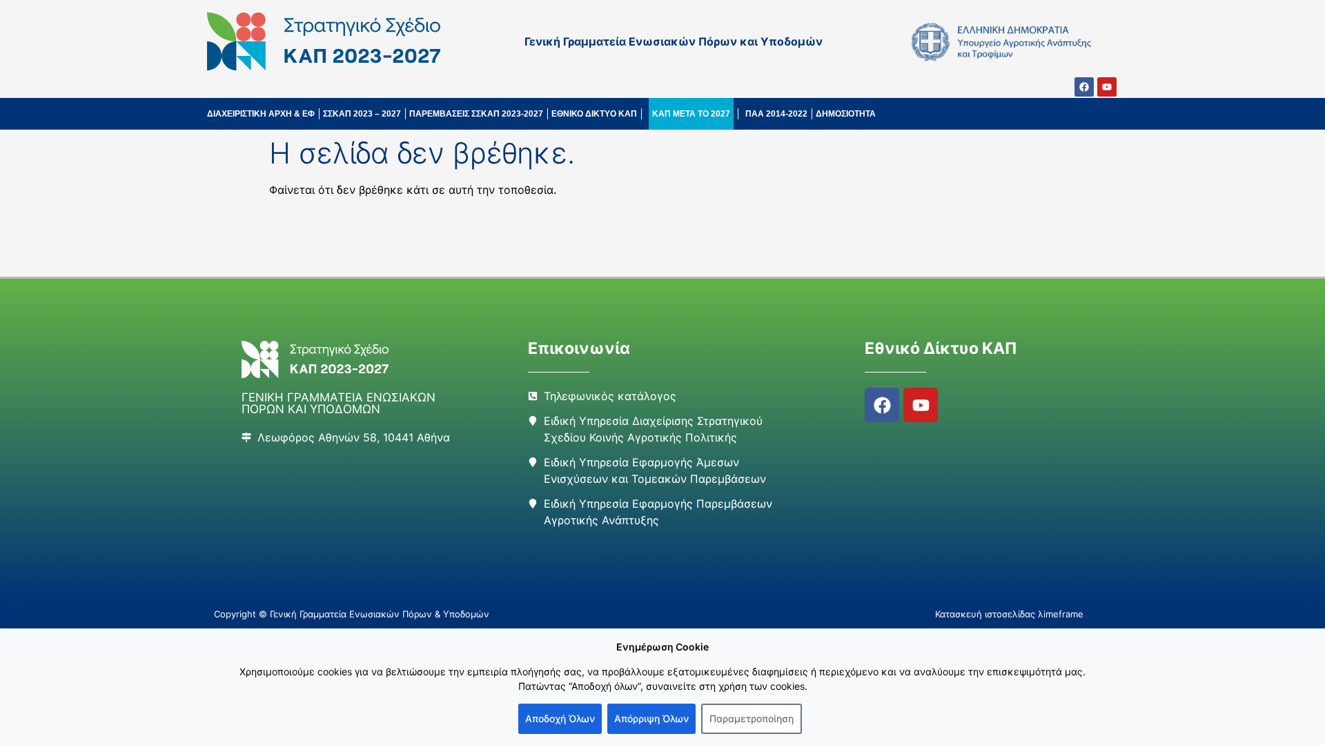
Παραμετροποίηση (751, 718)
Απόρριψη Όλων (651, 718)
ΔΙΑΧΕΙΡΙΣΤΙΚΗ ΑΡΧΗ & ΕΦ (261, 114)
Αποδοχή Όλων (560, 718)
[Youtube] (1107, 87)
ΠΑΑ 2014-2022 (776, 114)
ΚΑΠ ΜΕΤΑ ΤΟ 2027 (691, 114)
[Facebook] (1084, 87)
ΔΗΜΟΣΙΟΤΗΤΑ (846, 114)
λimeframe (1060, 613)
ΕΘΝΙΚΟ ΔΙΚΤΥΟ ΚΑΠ (594, 114)
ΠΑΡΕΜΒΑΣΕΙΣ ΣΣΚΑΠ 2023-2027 (476, 114)
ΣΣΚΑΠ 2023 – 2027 (362, 114)
